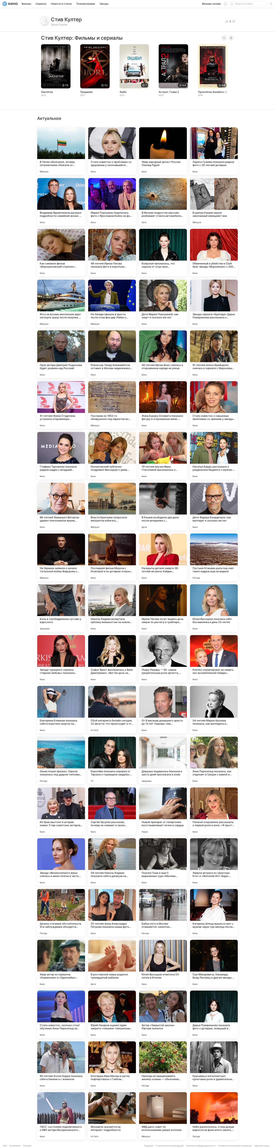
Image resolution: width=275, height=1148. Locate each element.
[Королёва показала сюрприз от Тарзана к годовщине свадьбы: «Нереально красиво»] (112, 760)
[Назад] (224, 38)
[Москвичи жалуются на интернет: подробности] (112, 1116)
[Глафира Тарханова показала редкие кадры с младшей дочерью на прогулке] (61, 456)
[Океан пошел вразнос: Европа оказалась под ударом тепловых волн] (61, 760)
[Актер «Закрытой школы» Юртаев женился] (163, 1014)
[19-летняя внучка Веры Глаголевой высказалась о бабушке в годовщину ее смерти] (163, 456)
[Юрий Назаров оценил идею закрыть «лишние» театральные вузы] (112, 1014)
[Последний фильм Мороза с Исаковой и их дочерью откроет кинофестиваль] (112, 557)
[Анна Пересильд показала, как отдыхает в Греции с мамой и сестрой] (214, 760)
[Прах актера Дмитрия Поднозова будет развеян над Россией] (61, 354)
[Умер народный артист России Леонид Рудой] (163, 151)
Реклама (27, 1146)
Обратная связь (261, 1146)
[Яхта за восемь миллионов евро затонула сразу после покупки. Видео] (61, 303)
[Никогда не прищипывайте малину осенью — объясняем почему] (163, 1065)
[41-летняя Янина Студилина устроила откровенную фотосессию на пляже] (61, 405)
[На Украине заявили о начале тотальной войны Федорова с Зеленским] (61, 557)
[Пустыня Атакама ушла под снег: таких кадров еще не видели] (214, 557)
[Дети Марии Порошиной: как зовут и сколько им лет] (163, 303)
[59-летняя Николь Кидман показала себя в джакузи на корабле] (112, 862)
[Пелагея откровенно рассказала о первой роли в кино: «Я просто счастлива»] (214, 811)
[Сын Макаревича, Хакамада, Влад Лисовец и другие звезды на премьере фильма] (214, 963)
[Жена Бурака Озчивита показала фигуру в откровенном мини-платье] (163, 405)
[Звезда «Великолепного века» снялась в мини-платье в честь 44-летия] (61, 862)
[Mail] (5, 4)
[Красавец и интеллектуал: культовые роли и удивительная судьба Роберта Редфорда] (214, 1065)
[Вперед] (231, 38)
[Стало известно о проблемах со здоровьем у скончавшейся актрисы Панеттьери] (112, 151)
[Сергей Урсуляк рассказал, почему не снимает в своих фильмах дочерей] (112, 811)
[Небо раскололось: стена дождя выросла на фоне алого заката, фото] (214, 1116)
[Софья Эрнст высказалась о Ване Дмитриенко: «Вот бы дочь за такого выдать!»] (112, 659)
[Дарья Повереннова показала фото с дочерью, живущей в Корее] (214, 1014)
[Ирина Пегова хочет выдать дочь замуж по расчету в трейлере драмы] (163, 608)
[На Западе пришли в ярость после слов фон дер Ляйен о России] (112, 303)
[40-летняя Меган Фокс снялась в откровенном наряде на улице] (163, 354)
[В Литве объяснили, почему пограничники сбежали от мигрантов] (61, 151)
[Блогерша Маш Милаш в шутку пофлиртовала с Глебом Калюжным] (112, 1065)
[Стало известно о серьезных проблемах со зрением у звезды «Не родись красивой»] (214, 405)
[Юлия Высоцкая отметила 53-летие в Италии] (163, 963)
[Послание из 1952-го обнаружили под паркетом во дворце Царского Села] (112, 405)
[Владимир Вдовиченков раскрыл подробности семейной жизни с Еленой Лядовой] (61, 202)
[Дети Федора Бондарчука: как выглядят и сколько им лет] (214, 506)
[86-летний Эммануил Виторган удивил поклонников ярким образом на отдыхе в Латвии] (61, 506)
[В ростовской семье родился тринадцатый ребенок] (112, 963)
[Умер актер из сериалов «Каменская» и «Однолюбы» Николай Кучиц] (61, 963)
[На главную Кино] (12, 4)
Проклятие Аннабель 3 (212, 91)
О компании (15, 1146)
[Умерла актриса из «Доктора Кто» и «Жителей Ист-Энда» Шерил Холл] (214, 862)
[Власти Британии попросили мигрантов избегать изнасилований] (112, 506)
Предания (86, 91)
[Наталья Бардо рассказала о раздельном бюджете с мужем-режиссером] (214, 456)
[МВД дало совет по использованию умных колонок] (163, 1116)
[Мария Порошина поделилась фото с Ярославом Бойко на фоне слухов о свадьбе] (112, 202)
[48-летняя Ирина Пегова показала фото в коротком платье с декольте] (112, 252)
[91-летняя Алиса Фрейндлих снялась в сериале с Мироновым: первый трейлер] (214, 354)
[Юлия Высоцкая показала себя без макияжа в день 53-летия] (214, 608)
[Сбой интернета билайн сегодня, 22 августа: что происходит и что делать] (112, 709)
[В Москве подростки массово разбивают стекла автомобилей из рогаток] (163, 202)
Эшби (123, 91)
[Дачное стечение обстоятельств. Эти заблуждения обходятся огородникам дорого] (61, 913)
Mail (5, 1146)
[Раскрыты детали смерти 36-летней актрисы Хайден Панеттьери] (163, 557)
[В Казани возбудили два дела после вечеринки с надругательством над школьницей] (163, 506)
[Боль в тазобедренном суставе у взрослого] (61, 608)
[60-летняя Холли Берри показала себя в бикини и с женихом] (61, 1065)
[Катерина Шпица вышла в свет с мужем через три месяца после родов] (214, 913)
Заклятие (47, 91)
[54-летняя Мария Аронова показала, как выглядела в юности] (214, 709)
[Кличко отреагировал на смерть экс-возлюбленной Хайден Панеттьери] (214, 659)
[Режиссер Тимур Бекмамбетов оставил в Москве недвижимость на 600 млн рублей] (112, 354)
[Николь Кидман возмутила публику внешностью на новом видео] (112, 608)
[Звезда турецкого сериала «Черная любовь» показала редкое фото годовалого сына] (61, 659)
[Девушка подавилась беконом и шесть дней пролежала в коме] (163, 760)
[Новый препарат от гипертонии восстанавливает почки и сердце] (163, 811)
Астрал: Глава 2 (169, 91)
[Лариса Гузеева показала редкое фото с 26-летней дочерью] (214, 151)
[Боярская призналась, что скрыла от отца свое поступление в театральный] (163, 252)
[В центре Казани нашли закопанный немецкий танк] (214, 202)
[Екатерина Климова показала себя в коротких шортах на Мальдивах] (61, 709)
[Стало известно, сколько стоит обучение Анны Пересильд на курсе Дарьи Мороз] (61, 1014)
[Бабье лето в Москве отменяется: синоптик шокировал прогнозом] (163, 913)
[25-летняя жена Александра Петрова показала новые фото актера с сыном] (112, 913)
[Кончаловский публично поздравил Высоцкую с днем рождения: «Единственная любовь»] (112, 456)
